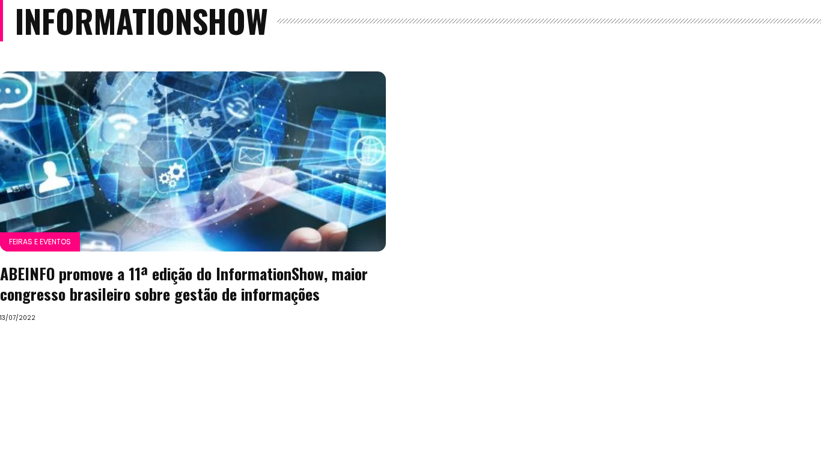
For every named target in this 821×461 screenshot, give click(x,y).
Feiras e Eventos (40, 242)
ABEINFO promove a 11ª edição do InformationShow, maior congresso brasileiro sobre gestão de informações (184, 284)
